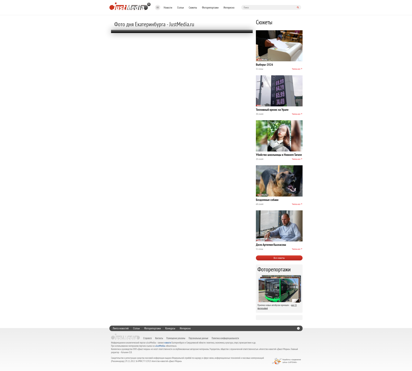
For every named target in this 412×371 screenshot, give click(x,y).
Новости (168, 7)
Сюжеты (193, 7)
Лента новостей (121, 328)
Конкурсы (170, 328)
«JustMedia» (160, 345)
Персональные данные (198, 338)
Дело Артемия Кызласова (271, 244)
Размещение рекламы (175, 338)
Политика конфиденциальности (225, 338)
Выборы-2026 (264, 64)
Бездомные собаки (267, 199)
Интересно (229, 7)
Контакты (159, 338)
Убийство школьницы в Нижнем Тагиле (279, 154)
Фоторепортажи (210, 7)
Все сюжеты (279, 257)
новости (167, 342)
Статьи (180, 7)
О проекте (147, 338)
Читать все (296, 69)
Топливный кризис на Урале (272, 109)
